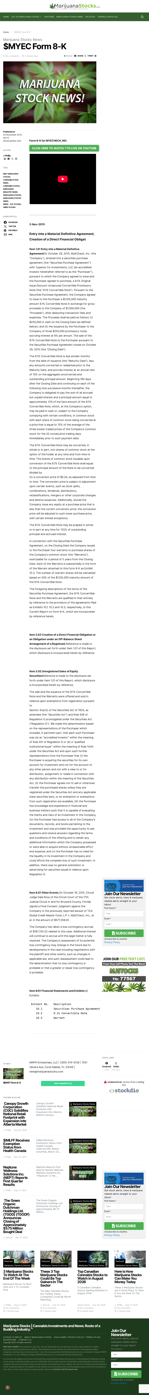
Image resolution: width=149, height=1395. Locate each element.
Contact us (25, 1340)
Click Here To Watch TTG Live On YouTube (64, 148)
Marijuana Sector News (127, 1265)
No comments (12, 56)
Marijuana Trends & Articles (17, 1265)
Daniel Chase (83, 1305)
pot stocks (15, 204)
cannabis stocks (11, 186)
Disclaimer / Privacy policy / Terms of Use (77, 1337)
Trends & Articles (108, 17)
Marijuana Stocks (12, 195)
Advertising (9, 1340)
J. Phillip (7, 155)
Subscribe (125, 933)
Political (90, 17)
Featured (49, 17)
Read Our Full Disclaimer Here (65, 1369)
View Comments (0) (63, 1083)
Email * (107, 918)
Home (6, 17)
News (5, 204)
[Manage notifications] (7, 1387)
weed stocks (9, 207)
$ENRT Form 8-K (12, 1082)
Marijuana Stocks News (70, 17)
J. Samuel (8, 1237)
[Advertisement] (124, 1026)
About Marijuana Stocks (38, 1337)
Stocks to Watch (12, 1337)
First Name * (110, 908)
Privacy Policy (112, 942)
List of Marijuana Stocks (25, 17)
